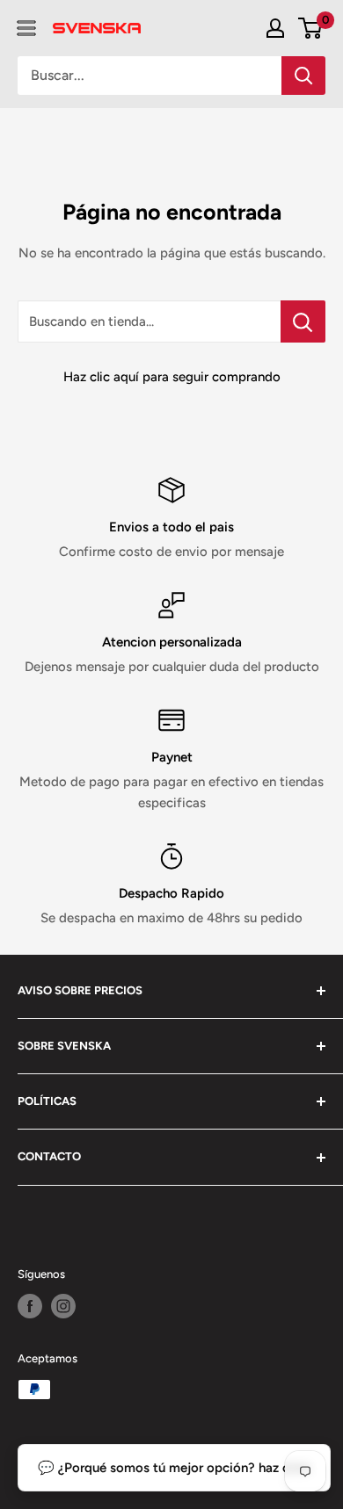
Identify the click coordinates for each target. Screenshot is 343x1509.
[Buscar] (303, 75)
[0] (311, 28)
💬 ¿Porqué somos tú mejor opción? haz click (174, 1468)
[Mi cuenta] (275, 28)
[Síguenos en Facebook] (30, 1306)
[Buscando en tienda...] (303, 321)
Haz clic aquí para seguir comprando (172, 377)
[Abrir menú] (26, 28)
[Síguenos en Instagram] (63, 1306)
